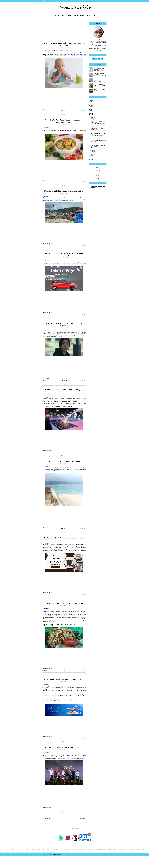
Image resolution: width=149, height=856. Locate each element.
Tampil (47, 50)
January (92, 115)
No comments (45, 110)
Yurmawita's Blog (74, 7)
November (93, 154)
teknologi (65, 317)
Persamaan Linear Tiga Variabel (99, 69)
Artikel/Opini (145, 849)
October (92, 152)
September (93, 151)
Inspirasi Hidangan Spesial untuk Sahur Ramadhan (64, 603)
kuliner (65, 185)
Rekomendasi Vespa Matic (39, 851)
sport (2, 851)
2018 (91, 108)
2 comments (44, 670)
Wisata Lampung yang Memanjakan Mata (64, 461)
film (65, 384)
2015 (91, 104)
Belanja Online (80, 849)
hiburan (66, 597)
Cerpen (26, 851)
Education (65, 455)
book (17, 851)
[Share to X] (80, 111)
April (92, 119)
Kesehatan (7, 849)
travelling (62, 849)
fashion (97, 175)
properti (73, 849)
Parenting (65, 114)
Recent (13, 851)
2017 (91, 106)
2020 (91, 110)
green (85, 849)
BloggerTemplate (58, 854)
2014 (91, 102)
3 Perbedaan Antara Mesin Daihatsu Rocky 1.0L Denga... (98, 138)
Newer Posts (46, 818)
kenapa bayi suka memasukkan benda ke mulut (72, 54)
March (92, 118)
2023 (91, 114)
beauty (47, 849)
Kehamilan (6, 851)
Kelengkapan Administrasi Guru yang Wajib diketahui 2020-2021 (99, 85)
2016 (91, 105)
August (92, 150)
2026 (91, 159)
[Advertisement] (64, 30)
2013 (91, 101)
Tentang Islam (109, 849)
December (93, 155)
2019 (91, 109)
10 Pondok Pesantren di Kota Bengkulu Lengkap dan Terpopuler (100, 90)
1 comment (44, 245)
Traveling (65, 532)
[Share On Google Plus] (85, 111)
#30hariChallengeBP (137, 849)
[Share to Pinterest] (82, 111)
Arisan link (102, 849)
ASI (10, 851)
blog (51, 849)
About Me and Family (92, 849)
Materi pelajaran (124, 849)
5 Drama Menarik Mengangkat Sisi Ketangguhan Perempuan (97, 136)
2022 (91, 113)
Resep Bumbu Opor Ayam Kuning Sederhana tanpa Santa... (97, 143)
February (93, 117)
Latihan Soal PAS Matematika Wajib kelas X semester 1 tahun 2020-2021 (100, 80)
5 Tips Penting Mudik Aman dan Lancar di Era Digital (64, 191)
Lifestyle (67, 673)
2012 (91, 100)
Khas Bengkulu (116, 849)
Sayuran (47, 851)
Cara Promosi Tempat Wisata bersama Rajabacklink (64, 679)
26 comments (44, 808)
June (92, 149)
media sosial (67, 849)
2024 (91, 156)
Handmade (22, 851)
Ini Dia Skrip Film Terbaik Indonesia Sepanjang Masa (64, 538)
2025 (91, 158)
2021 (91, 112)
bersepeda (52, 851)
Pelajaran (31, 851)
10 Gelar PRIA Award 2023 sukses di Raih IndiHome (64, 747)
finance (28, 849)
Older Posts (82, 818)
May (92, 147)
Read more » (64, 110)
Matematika (56, 849)
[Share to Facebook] (78, 111)
